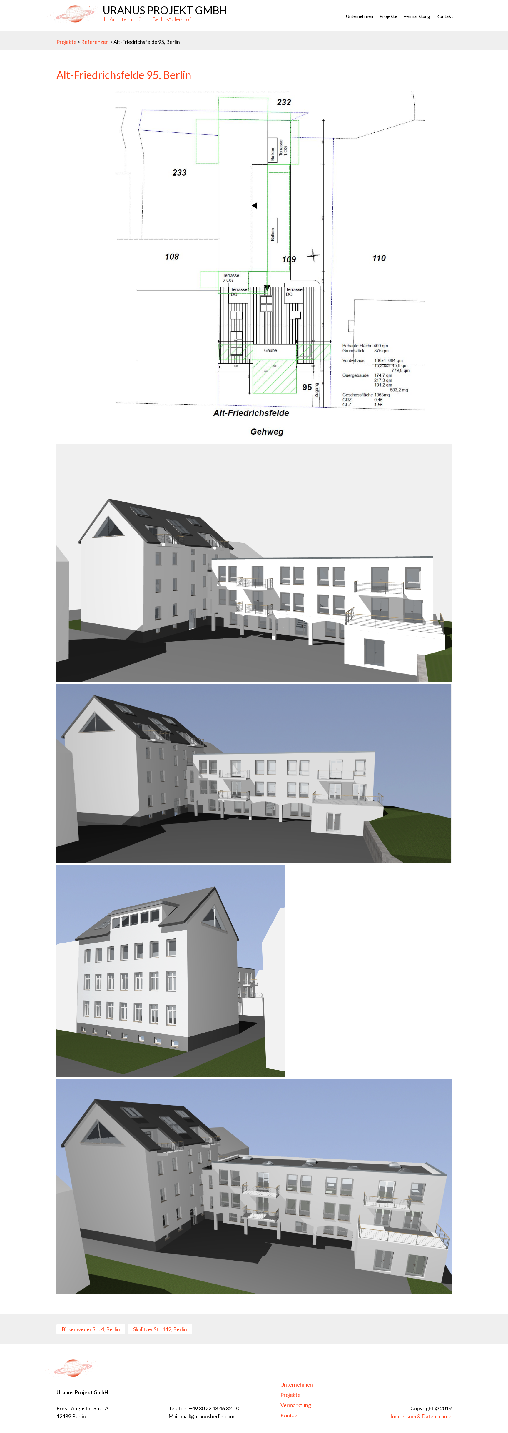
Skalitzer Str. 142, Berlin (160, 1329)
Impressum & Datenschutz (421, 1416)
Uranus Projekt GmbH (165, 10)
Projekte (66, 42)
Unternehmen (359, 16)
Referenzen (95, 42)
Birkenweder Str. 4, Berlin (91, 1329)
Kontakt (444, 16)
